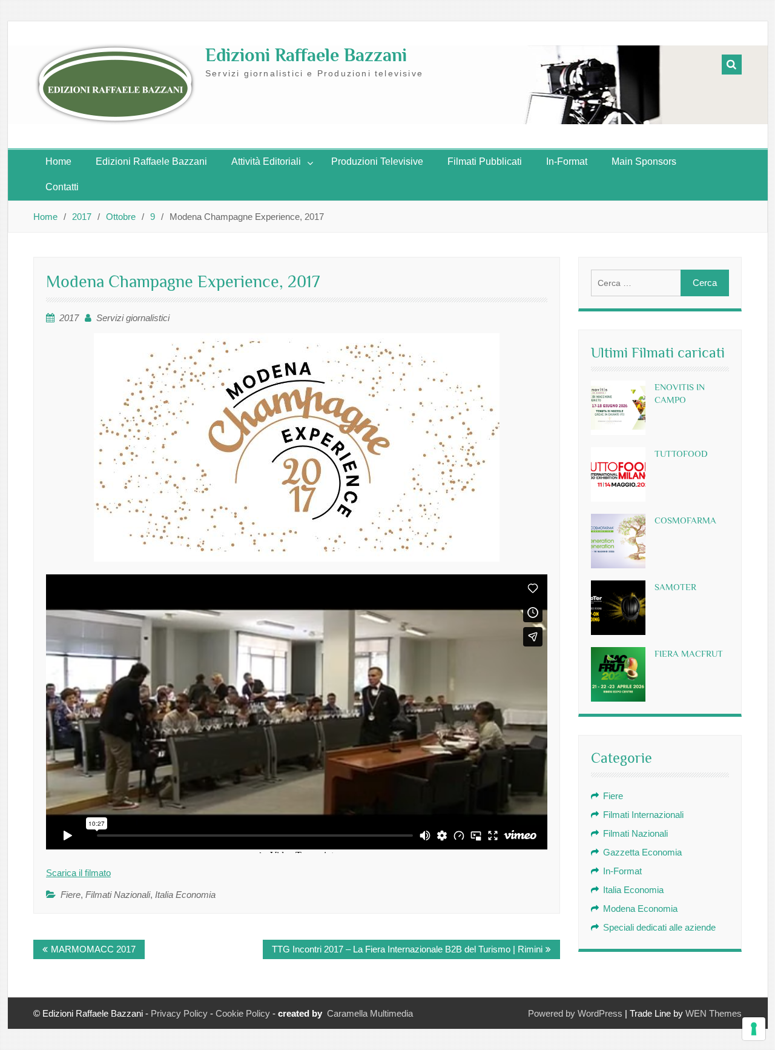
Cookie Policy (243, 1013)
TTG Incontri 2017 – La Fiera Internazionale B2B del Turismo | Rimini (407, 949)
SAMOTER (675, 587)
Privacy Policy (179, 1013)
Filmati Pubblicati (484, 161)
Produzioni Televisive (377, 161)
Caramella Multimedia (370, 1013)
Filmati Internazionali (643, 814)
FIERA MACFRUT (689, 653)
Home (58, 161)
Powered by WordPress (575, 1013)
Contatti (62, 187)
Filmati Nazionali (117, 894)
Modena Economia (640, 908)
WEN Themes (713, 1013)
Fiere (71, 894)
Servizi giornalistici (133, 318)
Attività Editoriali (266, 161)
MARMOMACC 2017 (93, 949)
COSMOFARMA (685, 520)
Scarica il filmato (78, 873)
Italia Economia (185, 894)
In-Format (566, 161)
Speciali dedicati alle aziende (659, 927)
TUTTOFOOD (681, 453)
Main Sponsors (644, 161)
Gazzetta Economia (642, 852)
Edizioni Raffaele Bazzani (306, 55)
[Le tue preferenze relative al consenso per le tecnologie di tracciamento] (753, 1028)
